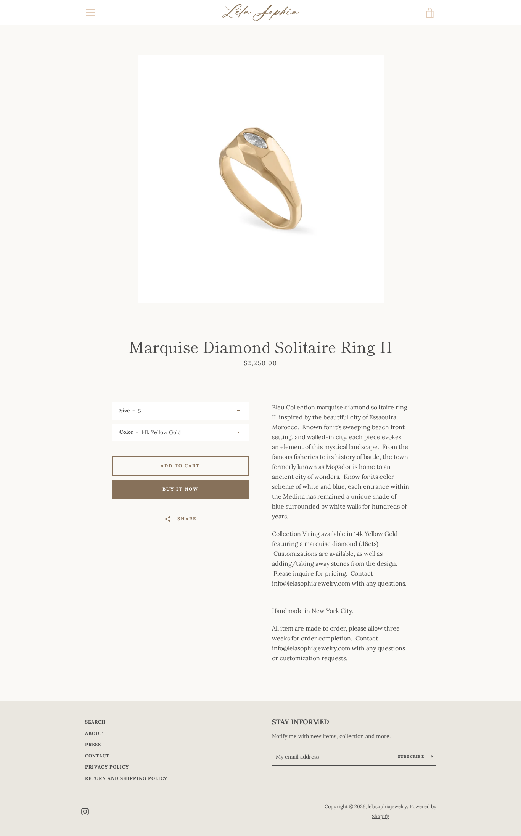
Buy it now (180, 489)
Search (95, 722)
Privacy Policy (107, 767)
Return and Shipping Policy (126, 778)
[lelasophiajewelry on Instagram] (85, 811)
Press (93, 744)
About (94, 733)
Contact (97, 756)
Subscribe (412, 756)
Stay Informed (300, 721)
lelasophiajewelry (387, 806)
